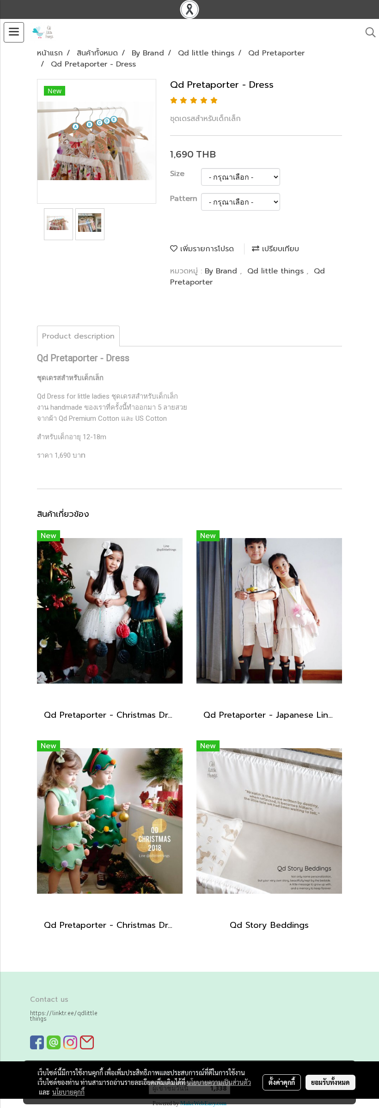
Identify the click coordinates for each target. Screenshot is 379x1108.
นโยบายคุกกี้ (68, 1092)
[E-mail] (87, 1042)
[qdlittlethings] (37, 1042)
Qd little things (276, 271)
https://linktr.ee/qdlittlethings (64, 1015)
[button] (367, 32)
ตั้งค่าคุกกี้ (282, 1082)
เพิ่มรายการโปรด (205, 248)
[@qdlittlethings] (54, 1042)
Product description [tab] (78, 336)
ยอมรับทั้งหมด (330, 1082)
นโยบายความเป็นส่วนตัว (219, 1082)
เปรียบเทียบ (279, 248)
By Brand (222, 271)
